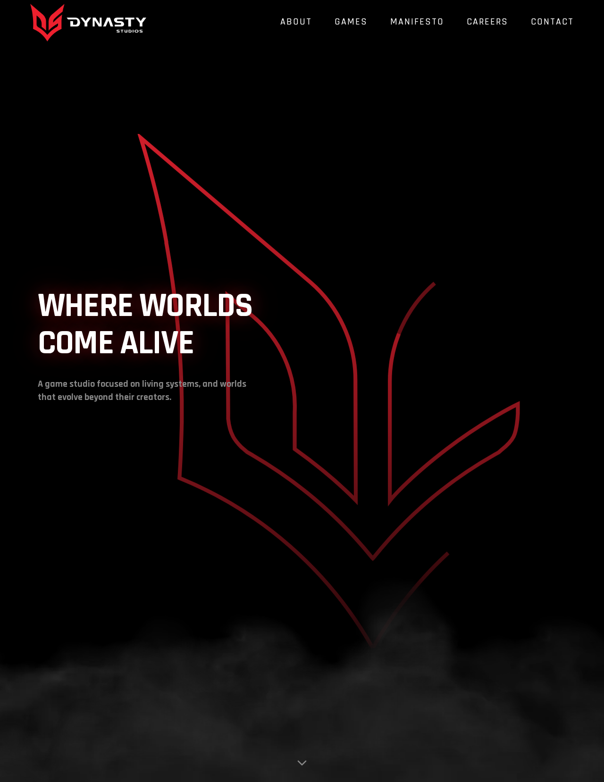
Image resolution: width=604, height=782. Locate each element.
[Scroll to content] (302, 759)
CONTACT (552, 22)
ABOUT (296, 22)
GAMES (351, 22)
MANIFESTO (417, 22)
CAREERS (487, 22)
